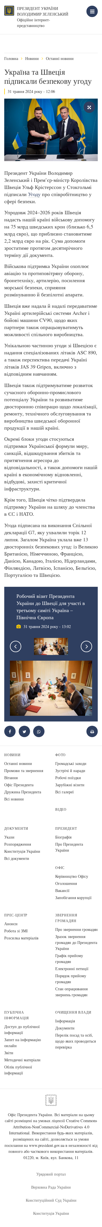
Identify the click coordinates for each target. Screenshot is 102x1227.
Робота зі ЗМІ (16, 930)
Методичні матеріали (22, 1059)
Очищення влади (73, 1012)
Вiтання (11, 777)
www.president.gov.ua (46, 1145)
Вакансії (62, 890)
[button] (24, 731)
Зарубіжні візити (69, 784)
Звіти (8, 1052)
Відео (61, 809)
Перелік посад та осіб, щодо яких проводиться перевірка (75, 1041)
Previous (15, 646)
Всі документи (16, 858)
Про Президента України (69, 847)
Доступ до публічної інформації (22, 1029)
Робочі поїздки (68, 777)
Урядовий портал (51, 1174)
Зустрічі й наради (70, 770)
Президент (66, 828)
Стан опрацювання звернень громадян (71, 991)
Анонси (11, 923)
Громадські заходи (70, 763)
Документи (16, 828)
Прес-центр (15, 915)
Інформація (65, 1021)
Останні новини (60, 58)
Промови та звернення (23, 770)
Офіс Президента (18, 784)
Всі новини (14, 799)
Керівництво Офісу (71, 876)
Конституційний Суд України (51, 1200)
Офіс (60, 868)
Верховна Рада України (51, 1187)
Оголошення (66, 883)
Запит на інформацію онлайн (22, 1042)
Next (86, 646)
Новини (32, 58)
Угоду (34, 194)
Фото (60, 755)
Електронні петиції (71, 968)
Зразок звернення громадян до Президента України (76, 942)
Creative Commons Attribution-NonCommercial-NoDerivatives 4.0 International (53, 1127)
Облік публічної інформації (18, 1070)
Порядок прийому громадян (70, 978)
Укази (9, 837)
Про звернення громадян (76, 929)
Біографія (63, 837)
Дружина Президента (22, 792)
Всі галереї (64, 792)
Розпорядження (17, 844)
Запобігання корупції (73, 897)
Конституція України (22, 851)
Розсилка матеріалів (21, 938)
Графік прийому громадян (69, 958)
